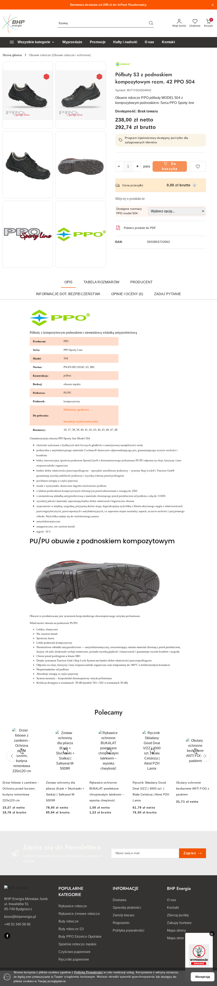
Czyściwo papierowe (74, 952)
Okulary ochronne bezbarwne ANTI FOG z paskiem (192, 788)
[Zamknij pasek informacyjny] (212, 5)
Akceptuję (202, 976)
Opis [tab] (68, 282)
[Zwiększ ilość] (137, 166)
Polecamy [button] (108, 712)
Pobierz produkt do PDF (140, 228)
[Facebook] (7, 936)
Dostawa (119, 900)
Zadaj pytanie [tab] (167, 294)
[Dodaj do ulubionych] (197, 166)
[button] (28, 95)
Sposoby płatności (127, 907)
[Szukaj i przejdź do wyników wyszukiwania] (151, 23)
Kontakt (173, 907)
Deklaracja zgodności (76, 409)
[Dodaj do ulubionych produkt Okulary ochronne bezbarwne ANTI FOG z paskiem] (209, 730)
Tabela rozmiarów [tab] (101, 282)
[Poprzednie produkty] (12, 756)
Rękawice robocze (72, 906)
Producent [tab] (141, 282)
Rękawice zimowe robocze (79, 913)
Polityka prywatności (128, 930)
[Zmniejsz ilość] (118, 166)
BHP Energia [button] (179, 888)
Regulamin (121, 923)
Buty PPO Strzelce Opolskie (80, 936)
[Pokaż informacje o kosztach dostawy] (194, 185)
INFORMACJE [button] (125, 888)
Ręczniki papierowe (73, 959)
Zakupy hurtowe (179, 923)
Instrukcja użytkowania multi (81, 421)
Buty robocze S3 (71, 929)
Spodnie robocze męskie (77, 944)
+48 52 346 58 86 (17, 924)
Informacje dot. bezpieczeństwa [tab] (68, 294)
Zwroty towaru (123, 915)
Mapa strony (176, 930)
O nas (171, 900)
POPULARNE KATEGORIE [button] (70, 891)
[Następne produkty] (205, 756)
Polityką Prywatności (88, 972)
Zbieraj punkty (178, 915)
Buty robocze (68, 921)
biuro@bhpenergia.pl (20, 916)
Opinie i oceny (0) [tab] (127, 294)
